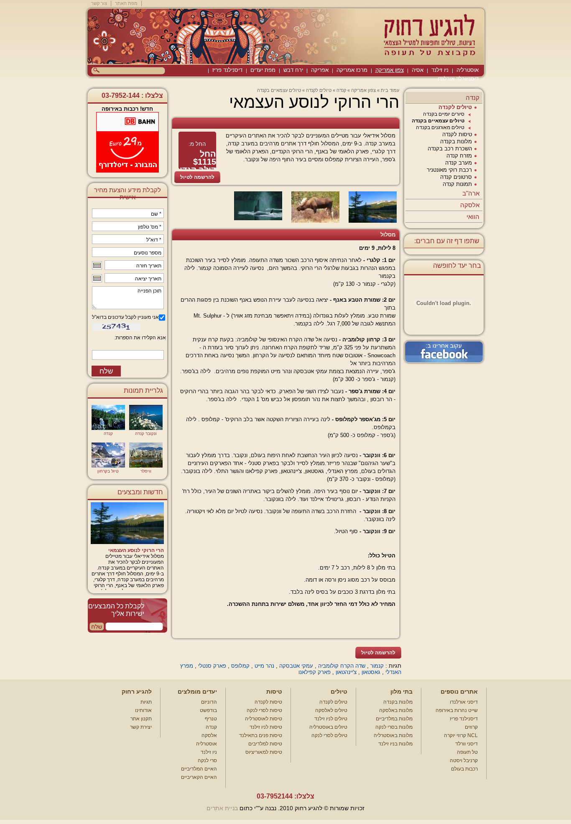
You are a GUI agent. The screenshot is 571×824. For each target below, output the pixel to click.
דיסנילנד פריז (227, 70)
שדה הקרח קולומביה (341, 666)
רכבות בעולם (464, 769)
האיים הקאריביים (199, 777)
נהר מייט (264, 666)
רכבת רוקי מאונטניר (449, 170)
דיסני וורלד (466, 744)
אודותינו (143, 710)
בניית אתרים (222, 808)
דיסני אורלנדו (464, 702)
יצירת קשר (141, 727)
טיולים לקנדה (455, 107)
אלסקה (469, 205)
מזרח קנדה (459, 156)
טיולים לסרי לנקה (329, 735)
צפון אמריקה (389, 70)
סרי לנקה (207, 760)
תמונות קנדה (457, 184)
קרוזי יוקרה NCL (461, 735)
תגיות (146, 702)
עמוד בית (390, 90)
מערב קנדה (458, 163)
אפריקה (320, 70)
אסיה (417, 70)
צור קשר (99, 3)
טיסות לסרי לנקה (264, 710)
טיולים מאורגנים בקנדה (440, 127)
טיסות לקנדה (457, 134)
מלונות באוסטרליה (393, 735)
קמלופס (240, 666)
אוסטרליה (467, 70)
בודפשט (208, 710)
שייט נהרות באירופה (457, 710)
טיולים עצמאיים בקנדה (438, 121)
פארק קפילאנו (314, 672)
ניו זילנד (440, 70)
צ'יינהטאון (346, 672)
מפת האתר (126, 3)
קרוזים (471, 727)
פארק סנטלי (212, 666)
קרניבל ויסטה (464, 760)
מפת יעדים (262, 70)
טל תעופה (467, 752)
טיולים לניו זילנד (330, 719)
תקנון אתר (141, 719)
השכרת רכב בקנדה (450, 148)
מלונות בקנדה (456, 141)
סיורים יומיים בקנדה (443, 114)
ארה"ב (470, 193)
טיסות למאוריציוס (263, 752)
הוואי (472, 216)
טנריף (211, 719)
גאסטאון (371, 672)
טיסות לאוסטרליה (263, 719)
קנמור (377, 666)
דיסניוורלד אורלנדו (458, 79)
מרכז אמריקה (351, 70)
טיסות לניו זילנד (266, 727)
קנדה (472, 97)
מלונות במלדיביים (394, 719)
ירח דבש (293, 70)
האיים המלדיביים (199, 769)
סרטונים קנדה (456, 177)
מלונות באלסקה (396, 710)
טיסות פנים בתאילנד (260, 735)
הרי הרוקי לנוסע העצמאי (136, 550)
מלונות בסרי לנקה (394, 727)
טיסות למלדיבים (265, 744)
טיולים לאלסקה (331, 710)
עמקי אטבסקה (296, 666)
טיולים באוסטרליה (328, 727)
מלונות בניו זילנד (395, 744)
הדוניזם (209, 702)
